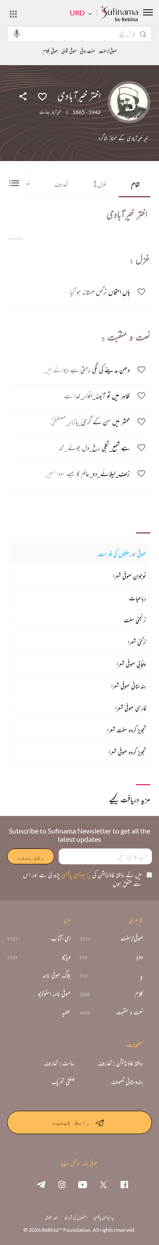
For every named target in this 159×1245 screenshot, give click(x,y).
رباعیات (137, 598)
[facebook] (124, 1184)
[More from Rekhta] (13, 14)
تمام (135, 184)
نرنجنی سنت (135, 620)
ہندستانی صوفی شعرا (128, 686)
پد (141, 975)
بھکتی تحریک (63, 1081)
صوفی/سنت (108, 51)
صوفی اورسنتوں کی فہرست (122, 554)
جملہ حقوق (51, 1217)
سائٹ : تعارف (59, 1063)
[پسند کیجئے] (42, 96)
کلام (139, 993)
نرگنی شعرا (137, 642)
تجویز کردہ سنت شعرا (126, 730)
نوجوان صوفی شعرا (129, 576)
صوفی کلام (50, 51)
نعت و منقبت (129, 1012)
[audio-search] (17, 33)
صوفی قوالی (68, 51)
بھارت (44, 112)
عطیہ (66, 1012)
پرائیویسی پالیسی (75, 874)
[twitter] (103, 1184)
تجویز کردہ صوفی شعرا (127, 752)
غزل (99, 183)
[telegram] (41, 1184)
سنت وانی (87, 51)
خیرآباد (56, 112)
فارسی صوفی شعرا (130, 708)
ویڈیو (66, 956)
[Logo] (119, 14)
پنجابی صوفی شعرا (131, 664)
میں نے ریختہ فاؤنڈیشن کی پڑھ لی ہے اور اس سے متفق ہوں (82, 879)
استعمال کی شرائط (75, 1217)
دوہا (139, 956)
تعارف (61, 184)
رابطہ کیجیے (71, 1122)
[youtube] (83, 1184)
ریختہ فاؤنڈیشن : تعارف (120, 1063)
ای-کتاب (61, 938)
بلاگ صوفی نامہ (56, 975)
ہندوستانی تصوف (127, 1081)
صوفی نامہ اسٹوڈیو (54, 993)
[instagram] (62, 1184)
